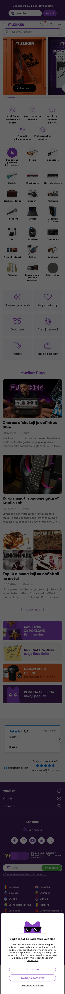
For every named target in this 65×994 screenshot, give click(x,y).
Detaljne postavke (32, 978)
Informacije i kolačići (32, 985)
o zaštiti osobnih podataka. (40, 959)
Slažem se (32, 969)
